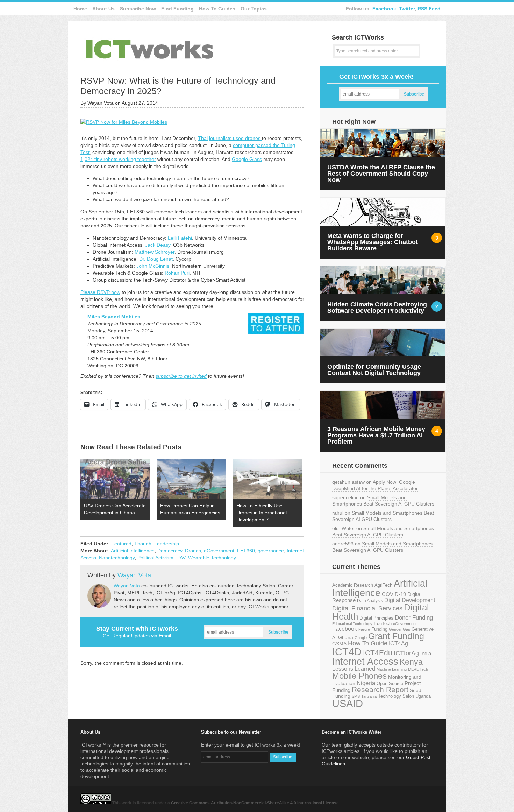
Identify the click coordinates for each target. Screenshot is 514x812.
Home (80, 9)
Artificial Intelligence (133, 550)
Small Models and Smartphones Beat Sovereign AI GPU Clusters (383, 501)
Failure (364, 629)
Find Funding (177, 9)
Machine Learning (392, 669)
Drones (193, 550)
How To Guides (217, 9)
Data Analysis (370, 600)
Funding (379, 629)
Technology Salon (396, 696)
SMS (356, 696)
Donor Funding (414, 617)
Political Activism (155, 557)
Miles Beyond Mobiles (113, 316)
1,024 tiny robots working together (118, 159)
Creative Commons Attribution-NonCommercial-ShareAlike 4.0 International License (255, 802)
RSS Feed (429, 9)
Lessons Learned (353, 669)
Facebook (384, 9)
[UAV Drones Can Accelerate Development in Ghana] (115, 479)
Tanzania (369, 696)
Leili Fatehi (180, 238)
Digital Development (409, 600)
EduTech (383, 623)
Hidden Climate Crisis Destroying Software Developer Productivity (377, 307)
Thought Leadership (156, 543)
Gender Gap (399, 629)
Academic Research (352, 585)
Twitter (407, 9)
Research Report (380, 689)
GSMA (339, 644)
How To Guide (367, 643)
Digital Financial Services (367, 608)
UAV (180, 557)
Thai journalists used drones (230, 138)
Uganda (423, 696)
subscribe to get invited (181, 376)
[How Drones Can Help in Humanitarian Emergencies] (191, 479)
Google (361, 638)
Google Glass (247, 159)
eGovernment (219, 550)
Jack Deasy (157, 245)
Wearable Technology (212, 557)
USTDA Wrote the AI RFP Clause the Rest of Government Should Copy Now (381, 173)
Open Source (390, 683)
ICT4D (347, 651)
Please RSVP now (100, 292)
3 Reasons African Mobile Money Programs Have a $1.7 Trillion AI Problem (376, 435)
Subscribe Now (138, 9)
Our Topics (254, 9)
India (425, 653)
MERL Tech (418, 669)
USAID (347, 703)
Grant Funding (396, 636)
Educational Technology (352, 624)
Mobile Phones (359, 675)
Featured (121, 543)
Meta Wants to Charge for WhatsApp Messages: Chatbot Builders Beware (372, 242)
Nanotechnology (117, 557)
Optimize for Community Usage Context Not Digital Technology (374, 369)
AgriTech (383, 585)
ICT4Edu (377, 653)
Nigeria (366, 682)
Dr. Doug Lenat (156, 259)
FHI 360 (246, 550)
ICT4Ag (398, 644)
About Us (103, 9)
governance (271, 550)
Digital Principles (376, 618)
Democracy (169, 550)
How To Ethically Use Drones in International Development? (261, 512)
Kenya (411, 661)
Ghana (345, 637)
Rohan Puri (177, 273)
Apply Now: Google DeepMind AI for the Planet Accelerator (375, 485)
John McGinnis (152, 266)
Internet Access (365, 661)
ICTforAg (406, 653)
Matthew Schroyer (154, 252)
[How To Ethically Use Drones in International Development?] (267, 479)
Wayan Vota (134, 575)
